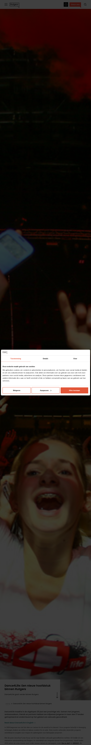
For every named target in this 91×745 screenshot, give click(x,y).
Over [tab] (75, 359)
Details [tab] (45, 359)
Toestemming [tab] (15, 359)
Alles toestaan (74, 390)
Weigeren (16, 390)
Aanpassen (44, 390)
